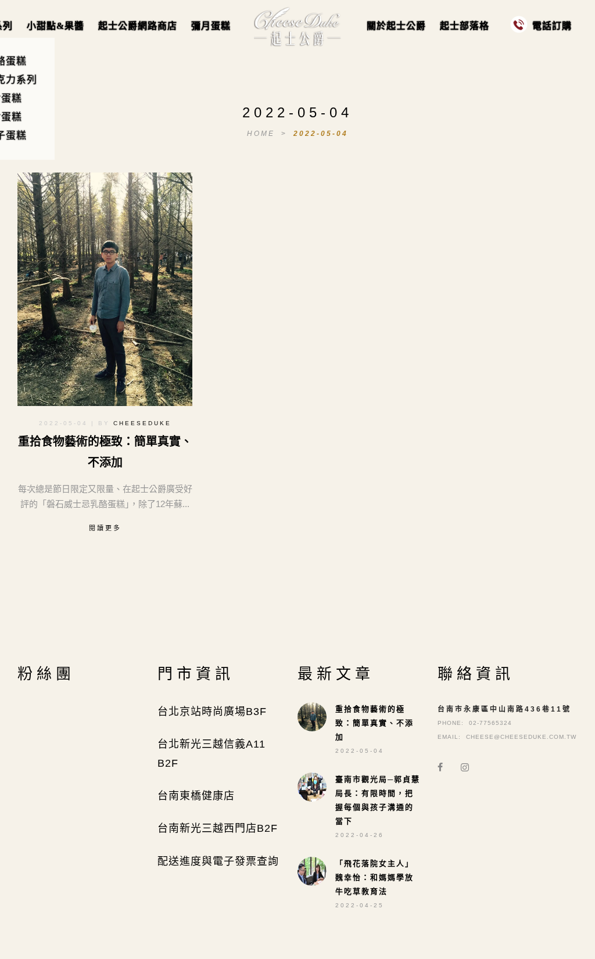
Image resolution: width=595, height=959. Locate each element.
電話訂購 (552, 26)
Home (262, 134)
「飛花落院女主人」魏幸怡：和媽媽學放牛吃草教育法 (374, 892)
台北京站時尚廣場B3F (212, 726)
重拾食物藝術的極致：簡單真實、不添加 (374, 737)
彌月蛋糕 (211, 26)
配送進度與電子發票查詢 (218, 876)
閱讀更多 (105, 528)
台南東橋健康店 (196, 810)
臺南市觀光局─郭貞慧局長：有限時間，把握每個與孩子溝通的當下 (377, 814)
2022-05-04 (320, 134)
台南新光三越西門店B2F (217, 843)
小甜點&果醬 (55, 26)
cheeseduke (142, 423)
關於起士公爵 (396, 26)
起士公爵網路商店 (137, 26)
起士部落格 (464, 26)
